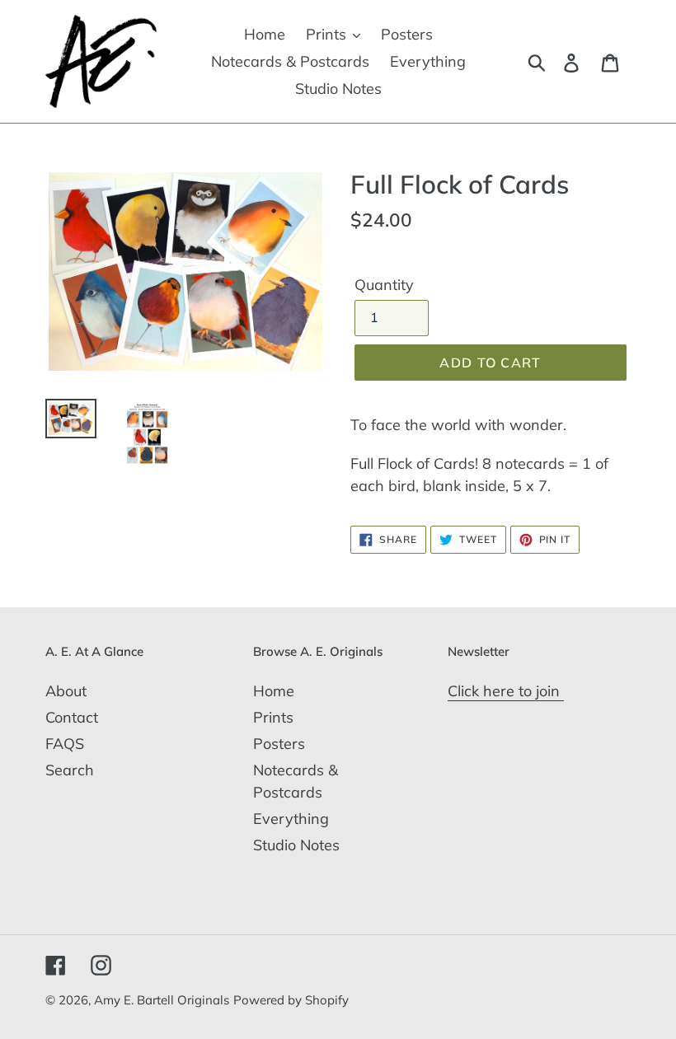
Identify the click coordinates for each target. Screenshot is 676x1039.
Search (69, 770)
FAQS (64, 743)
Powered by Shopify (291, 1000)
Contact (71, 717)
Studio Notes (296, 844)
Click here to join (506, 690)
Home (273, 690)
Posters (279, 743)
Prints (273, 717)
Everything (291, 818)
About (66, 690)
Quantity (384, 284)
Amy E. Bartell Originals (161, 1000)
